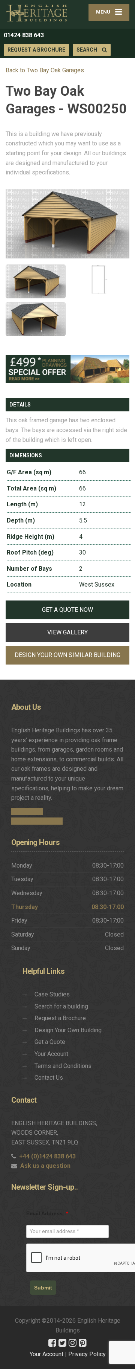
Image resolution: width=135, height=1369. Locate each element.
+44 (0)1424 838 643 (47, 1156)
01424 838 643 (24, 35)
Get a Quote (49, 1041)
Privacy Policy (87, 1354)
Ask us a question (45, 1165)
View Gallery (67, 632)
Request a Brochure (36, 50)
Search (87, 50)
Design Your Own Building (68, 1030)
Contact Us (48, 1077)
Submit (43, 1288)
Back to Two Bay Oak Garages (45, 70)
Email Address (47, 1213)
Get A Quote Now (67, 609)
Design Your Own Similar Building (67, 655)
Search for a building (61, 1006)
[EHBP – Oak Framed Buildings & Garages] (37, 13)
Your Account (51, 1053)
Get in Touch (27, 811)
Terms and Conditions (63, 1066)
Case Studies (52, 994)
